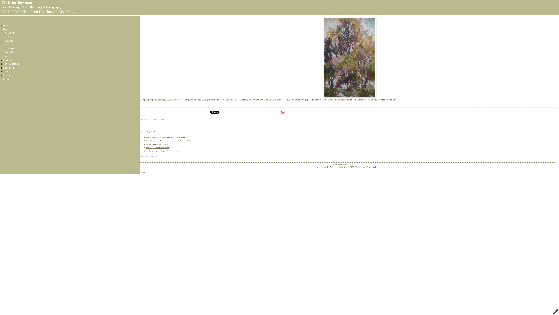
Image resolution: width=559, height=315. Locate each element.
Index (7, 56)
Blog (5, 29)
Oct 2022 (9, 52)
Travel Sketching (11, 64)
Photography (9, 67)
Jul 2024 (8, 37)
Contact (6, 79)
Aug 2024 (9, 33)
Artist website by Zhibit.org (327, 167)
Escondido (354, 164)
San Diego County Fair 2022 (157, 148)
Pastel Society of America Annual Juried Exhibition (166, 141)
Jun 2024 (9, 41)
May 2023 (9, 48)
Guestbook (8, 75)
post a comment (158, 119)
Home (6, 25)
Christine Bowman (16, 2)
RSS (142, 172)
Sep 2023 (9, 44)
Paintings (7, 60)
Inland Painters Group (154, 144)
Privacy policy (372, 167)
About (6, 71)
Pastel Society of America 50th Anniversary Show (165, 137)
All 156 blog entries (148, 156)
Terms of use (360, 167)
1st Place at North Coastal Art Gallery (161, 151)
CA (360, 164)
